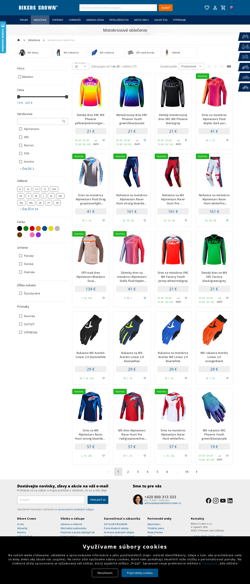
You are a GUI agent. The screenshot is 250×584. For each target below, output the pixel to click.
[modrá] (44, 228)
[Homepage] (19, 40)
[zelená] (25, 228)
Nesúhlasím (105, 573)
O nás (20, 524)
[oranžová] (38, 228)
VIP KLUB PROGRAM (115, 524)
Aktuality (22, 528)
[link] (34, 53)
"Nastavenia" (210, 563)
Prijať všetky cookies (140, 573)
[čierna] (19, 228)
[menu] (103, 20)
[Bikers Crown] (38, 8)
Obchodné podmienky (73, 528)
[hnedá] (19, 234)
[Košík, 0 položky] (223, 8)
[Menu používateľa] (215, 8)
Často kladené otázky (116, 528)
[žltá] (50, 228)
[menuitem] (24, 20)
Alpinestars (154, 524)
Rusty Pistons (155, 532)
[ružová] (32, 234)
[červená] (32, 228)
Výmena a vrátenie (71, 524)
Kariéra (21, 532)
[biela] (25, 234)
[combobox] (42, 121)
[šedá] (57, 228)
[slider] (18, 96)
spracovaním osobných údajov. (76, 509)
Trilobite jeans (155, 528)
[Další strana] (197, 472)
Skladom (27, 77)
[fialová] (38, 234)
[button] (64, 121)
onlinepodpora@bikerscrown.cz (162, 503)
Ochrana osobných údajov (119, 532)
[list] (42, 324)
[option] (34, 53)
